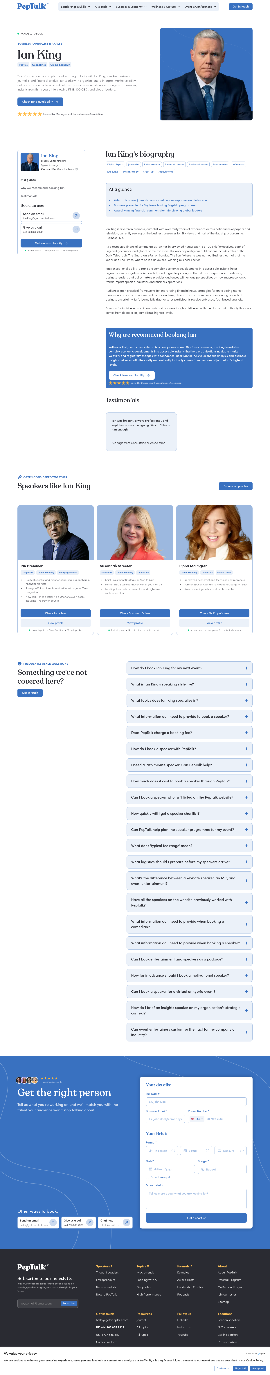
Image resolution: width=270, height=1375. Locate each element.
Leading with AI (147, 1280)
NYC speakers (227, 1327)
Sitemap (223, 1302)
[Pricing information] (76, 169)
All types (142, 1334)
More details (154, 1185)
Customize (223, 1368)
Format (151, 1142)
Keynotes (183, 1272)
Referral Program (229, 1280)
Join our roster (227, 1294)
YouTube (182, 1334)
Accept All (258, 1368)
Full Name (153, 1094)
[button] (76, 6)
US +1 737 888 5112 (107, 1334)
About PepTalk (227, 1272)
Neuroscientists (106, 1287)
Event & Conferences (198, 6)
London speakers (229, 1320)
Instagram (184, 1327)
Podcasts (183, 1294)
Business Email (156, 1111)
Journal (141, 1320)
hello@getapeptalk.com (112, 1320)
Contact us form (106, 1342)
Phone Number (198, 1111)
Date (150, 1161)
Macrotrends (145, 1272)
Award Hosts (185, 1280)
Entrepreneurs (105, 1280)
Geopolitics (144, 1287)
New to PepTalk (106, 1294)
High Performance (149, 1294)
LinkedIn (182, 1320)
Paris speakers (227, 1342)
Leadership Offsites (190, 1287)
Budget (203, 1161)
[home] (32, 6)
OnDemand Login (230, 1287)
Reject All (240, 1368)
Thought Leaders (107, 1272)
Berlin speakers (228, 1334)
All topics (143, 1327)
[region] (179, 431)
